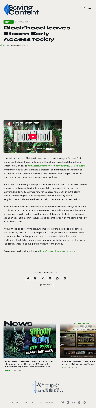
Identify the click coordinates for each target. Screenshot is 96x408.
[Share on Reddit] (57, 278)
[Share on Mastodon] (35, 278)
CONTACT (14, 403)
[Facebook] (79, 402)
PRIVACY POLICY (47, 403)
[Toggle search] (81, 7)
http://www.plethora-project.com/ (57, 251)
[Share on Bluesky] (28, 278)
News (8, 22)
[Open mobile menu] (89, 7)
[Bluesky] (63, 402)
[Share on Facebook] (50, 278)
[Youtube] (74, 402)
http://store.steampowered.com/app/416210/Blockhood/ (57, 165)
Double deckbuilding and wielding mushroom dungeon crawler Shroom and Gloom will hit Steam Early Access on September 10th (29, 364)
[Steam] (85, 402)
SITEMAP (29, 403)
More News (81, 323)
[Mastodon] (68, 402)
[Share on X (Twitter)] (42, 278)
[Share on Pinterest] (65, 278)
